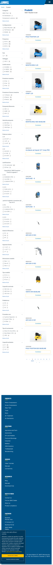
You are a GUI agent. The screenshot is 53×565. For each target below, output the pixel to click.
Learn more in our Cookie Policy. (14, 551)
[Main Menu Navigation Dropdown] (49, 2)
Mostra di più (5, 21)
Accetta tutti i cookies (13, 555)
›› (39, 362)
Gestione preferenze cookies (12, 559)
